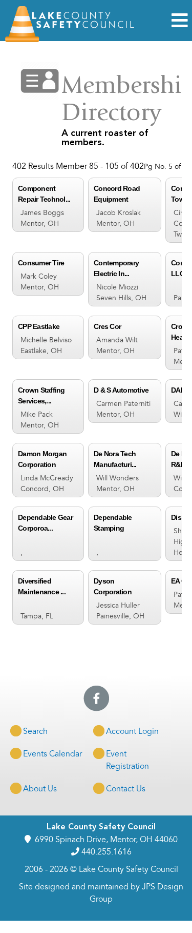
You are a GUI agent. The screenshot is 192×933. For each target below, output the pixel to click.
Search (35, 731)
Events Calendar (52, 754)
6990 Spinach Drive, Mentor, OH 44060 (106, 839)
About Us (40, 789)
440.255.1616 (106, 852)
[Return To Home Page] (70, 39)
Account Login (132, 731)
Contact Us (125, 789)
